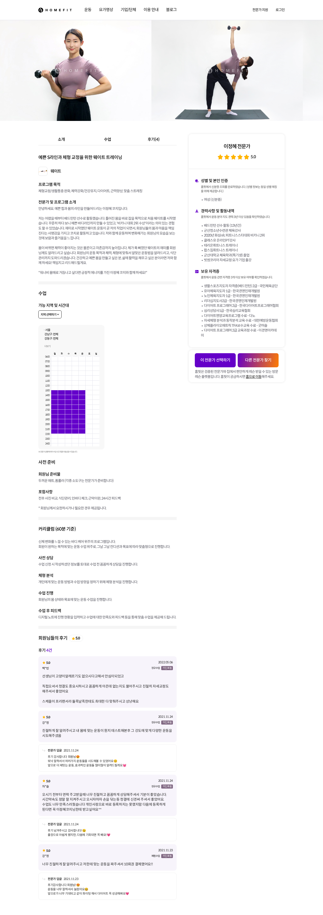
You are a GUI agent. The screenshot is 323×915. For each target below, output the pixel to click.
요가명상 (106, 9)
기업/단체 (128, 9)
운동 (87, 9)
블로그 (171, 9)
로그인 (280, 10)
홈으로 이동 (253, 376)
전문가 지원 (260, 10)
